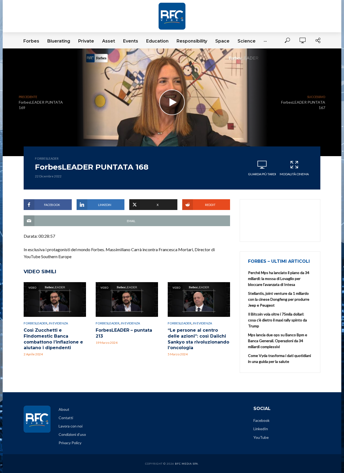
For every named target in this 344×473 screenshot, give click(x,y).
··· (265, 41)
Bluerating (58, 41)
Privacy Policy (70, 442)
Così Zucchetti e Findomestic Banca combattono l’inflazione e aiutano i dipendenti (53, 339)
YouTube (261, 437)
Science (247, 41)
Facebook (261, 420)
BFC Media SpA (186, 463)
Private (86, 41)
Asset (108, 41)
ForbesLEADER (47, 158)
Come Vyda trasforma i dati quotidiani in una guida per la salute (279, 358)
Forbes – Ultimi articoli (279, 261)
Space (222, 41)
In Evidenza (58, 323)
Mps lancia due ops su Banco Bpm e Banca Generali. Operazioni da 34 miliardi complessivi (277, 340)
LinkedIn (260, 428)
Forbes (31, 41)
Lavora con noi (71, 426)
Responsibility (192, 41)
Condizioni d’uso (72, 434)
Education (157, 41)
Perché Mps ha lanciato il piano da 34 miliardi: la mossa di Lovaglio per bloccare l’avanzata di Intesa (278, 278)
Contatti (66, 417)
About (64, 409)
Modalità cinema (294, 174)
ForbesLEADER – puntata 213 (124, 333)
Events (130, 41)
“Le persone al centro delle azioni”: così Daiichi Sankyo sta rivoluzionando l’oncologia (198, 339)
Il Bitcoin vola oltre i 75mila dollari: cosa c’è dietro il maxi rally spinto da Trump (277, 320)
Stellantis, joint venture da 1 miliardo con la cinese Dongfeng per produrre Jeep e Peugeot (278, 299)
